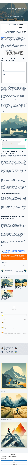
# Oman (3, 262)
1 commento (20, 288)
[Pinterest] (17, 266)
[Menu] (26, 1)
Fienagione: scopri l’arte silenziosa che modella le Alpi (7, 419)
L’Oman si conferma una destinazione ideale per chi (13, 210)
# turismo (6, 262)
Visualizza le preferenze (14, 464)
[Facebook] (4, 266)
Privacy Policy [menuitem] (10, 358)
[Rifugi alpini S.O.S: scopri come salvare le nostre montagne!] (7, 282)
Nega (14, 462)
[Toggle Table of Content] (22, 50)
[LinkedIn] (23, 266)
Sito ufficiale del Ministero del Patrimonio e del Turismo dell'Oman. (14, 246)
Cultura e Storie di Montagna (9, 16)
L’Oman (2, 37)
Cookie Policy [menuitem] (14, 358)
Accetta (14, 460)
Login (26, 312)
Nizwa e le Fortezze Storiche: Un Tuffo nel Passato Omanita (14, 51)
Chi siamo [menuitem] (2, 358)
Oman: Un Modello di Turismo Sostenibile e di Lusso (13, 53)
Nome (4, 67)
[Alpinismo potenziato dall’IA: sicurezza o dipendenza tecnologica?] (7, 293)
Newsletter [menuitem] (6, 358)
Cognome (5, 70)
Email (4, 74)
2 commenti (6, 288)
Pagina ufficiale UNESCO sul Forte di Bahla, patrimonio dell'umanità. (14, 250)
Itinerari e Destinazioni (16, 16)
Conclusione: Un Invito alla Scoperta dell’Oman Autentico (14, 54)
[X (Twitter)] (11, 266)
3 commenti (21, 16)
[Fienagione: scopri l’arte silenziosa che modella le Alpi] (21, 282)
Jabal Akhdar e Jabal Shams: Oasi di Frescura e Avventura (13, 52)
